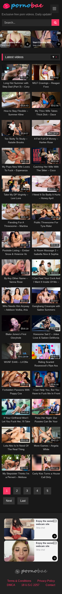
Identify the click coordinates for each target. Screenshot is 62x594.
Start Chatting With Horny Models (10, 42)
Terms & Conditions (19, 580)
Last (22, 500)
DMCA (11, 585)
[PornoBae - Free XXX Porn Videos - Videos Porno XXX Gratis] (25, 7)
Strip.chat (5, 45)
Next (9, 500)
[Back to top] (51, 583)
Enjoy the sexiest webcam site (45, 522)
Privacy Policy (46, 580)
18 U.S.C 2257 (30, 585)
